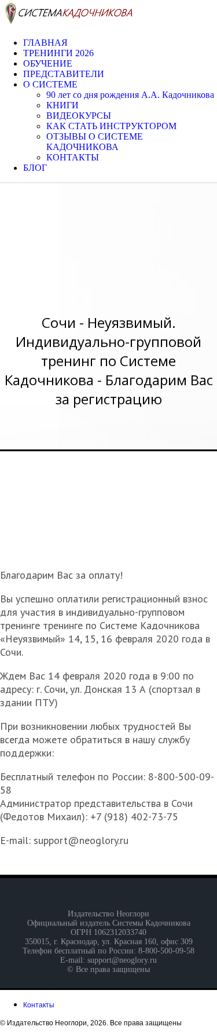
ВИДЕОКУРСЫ (78, 115)
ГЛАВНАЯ (45, 43)
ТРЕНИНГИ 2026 (58, 53)
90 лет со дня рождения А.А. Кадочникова (130, 95)
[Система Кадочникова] (67, 23)
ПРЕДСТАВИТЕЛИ (63, 74)
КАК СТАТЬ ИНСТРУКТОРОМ (111, 126)
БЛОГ (35, 168)
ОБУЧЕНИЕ (47, 63)
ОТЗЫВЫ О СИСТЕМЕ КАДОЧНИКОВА (94, 141)
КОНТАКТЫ (72, 157)
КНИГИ (62, 105)
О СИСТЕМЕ (50, 84)
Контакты (38, 1005)
